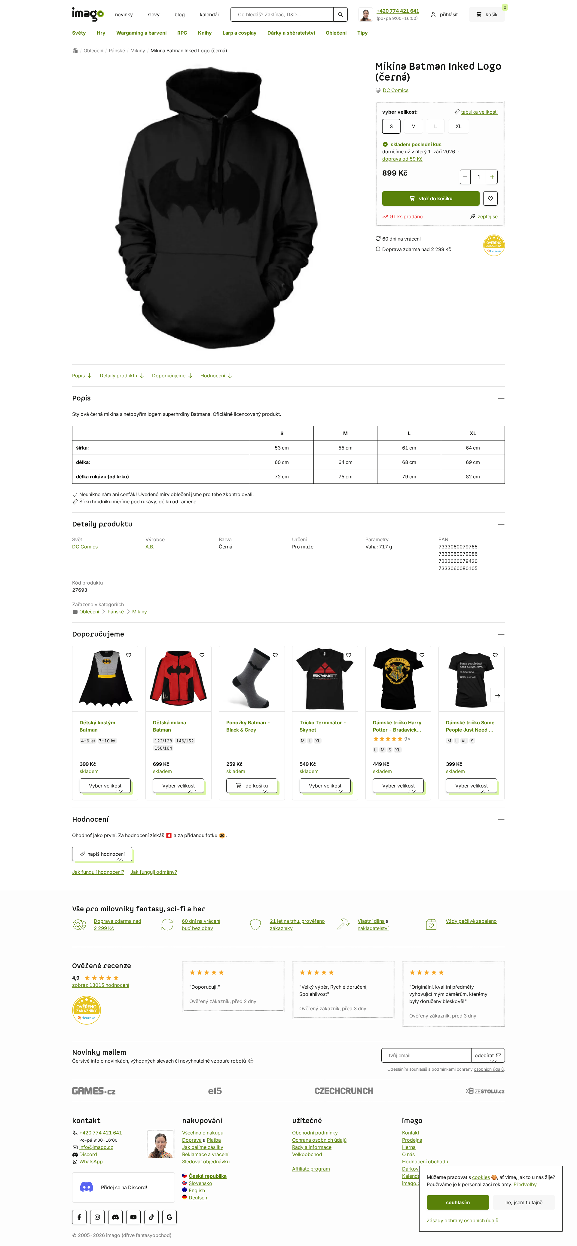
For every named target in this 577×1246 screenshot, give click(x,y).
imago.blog (415, 1183)
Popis (78, 376)
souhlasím (458, 1202)
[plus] (492, 177)
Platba (214, 1140)
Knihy (205, 33)
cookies (481, 1177)
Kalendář (412, 1176)
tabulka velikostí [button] (479, 112)
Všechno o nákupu (202, 1133)
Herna (409, 1147)
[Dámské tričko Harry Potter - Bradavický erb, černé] (398, 723)
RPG (182, 33)
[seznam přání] (490, 198)
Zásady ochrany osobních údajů (462, 1220)
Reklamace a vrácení (205, 1154)
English (197, 1190)
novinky (124, 14)
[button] (288, 398)
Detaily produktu (118, 376)
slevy (154, 14)
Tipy (362, 33)
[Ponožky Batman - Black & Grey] (252, 723)
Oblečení (336, 33)
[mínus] (465, 177)
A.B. (149, 547)
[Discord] (115, 1217)
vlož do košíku (436, 198)
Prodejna (412, 1140)
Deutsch (198, 1198)
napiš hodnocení (106, 854)
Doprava (192, 1140)
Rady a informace (311, 1147)
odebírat (484, 1055)
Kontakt (410, 1133)
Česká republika (208, 1176)
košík (495, 12)
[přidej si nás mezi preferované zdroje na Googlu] (169, 1217)
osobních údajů (489, 1069)
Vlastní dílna (371, 921)
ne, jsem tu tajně (523, 1202)
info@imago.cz (96, 1147)
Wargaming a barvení (141, 33)
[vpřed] (497, 695)
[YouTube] (133, 1217)
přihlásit (449, 14)
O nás (408, 1154)
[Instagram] (97, 1217)
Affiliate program (311, 1169)
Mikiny (137, 51)
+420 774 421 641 (398, 11)
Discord (88, 1154)
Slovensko (200, 1183)
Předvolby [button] (525, 1184)
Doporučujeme (168, 376)
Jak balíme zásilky (202, 1147)
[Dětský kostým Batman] (105, 723)
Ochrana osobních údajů (319, 1140)
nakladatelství (373, 928)
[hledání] (340, 14)
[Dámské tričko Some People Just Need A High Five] (471, 723)
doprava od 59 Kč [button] (402, 159)
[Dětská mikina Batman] (178, 723)
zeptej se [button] (488, 216)
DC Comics (395, 90)
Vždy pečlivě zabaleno (471, 921)
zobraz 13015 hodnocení (100, 985)
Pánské (117, 51)
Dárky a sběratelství (291, 33)
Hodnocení (212, 376)
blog (180, 14)
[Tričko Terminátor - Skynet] (325, 723)
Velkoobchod (307, 1154)
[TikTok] (151, 1217)
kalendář (209, 14)
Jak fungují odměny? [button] (153, 872)
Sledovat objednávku (206, 1162)
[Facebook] (79, 1217)
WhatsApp (91, 1162)
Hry (101, 33)
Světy (79, 33)
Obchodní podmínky (315, 1133)
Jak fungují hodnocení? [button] (98, 872)
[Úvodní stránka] (75, 50)
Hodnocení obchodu (425, 1162)
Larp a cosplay (240, 33)
